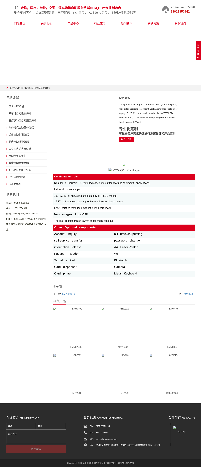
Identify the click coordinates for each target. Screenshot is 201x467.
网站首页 (19, 23)
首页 (11, 88)
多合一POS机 (16, 106)
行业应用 (100, 23)
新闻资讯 (126, 23)
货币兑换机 (15, 184)
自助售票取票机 (17, 156)
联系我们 (180, 23)
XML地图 (130, 463)
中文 (189, 7)
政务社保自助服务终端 (21, 127)
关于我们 (46, 23)
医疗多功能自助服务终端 (22, 120)
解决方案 (153, 23)
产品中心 (73, 23)
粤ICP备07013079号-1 (116, 463)
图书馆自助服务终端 (20, 170)
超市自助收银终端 (19, 134)
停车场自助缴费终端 (20, 113)
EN (193, 7)
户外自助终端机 (17, 177)
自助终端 (29, 88)
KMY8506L (189, 294)
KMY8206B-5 (68, 294)
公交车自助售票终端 (20, 148)
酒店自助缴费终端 (19, 141)
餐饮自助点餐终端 (42, 88)
